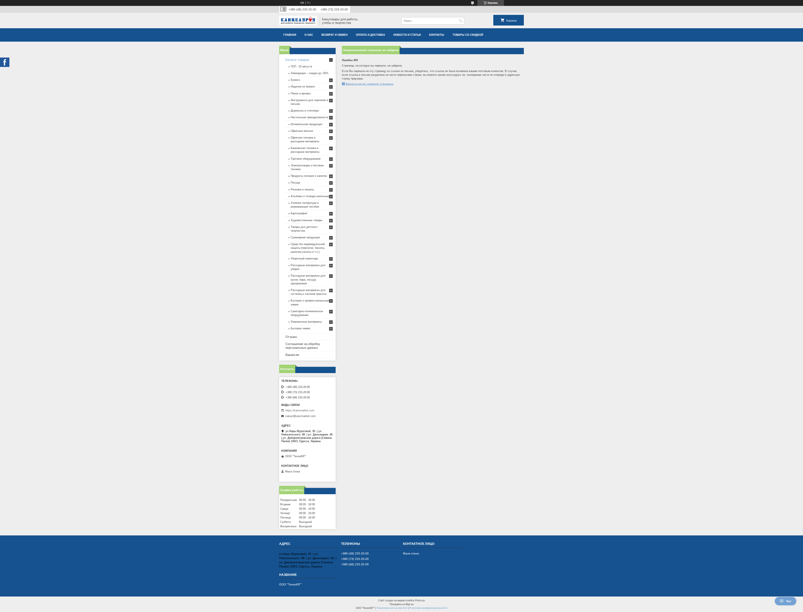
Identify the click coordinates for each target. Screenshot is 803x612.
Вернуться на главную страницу (370, 84)
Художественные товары (306, 220)
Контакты (436, 34)
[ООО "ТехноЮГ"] (298, 21)
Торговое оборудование (306, 158)
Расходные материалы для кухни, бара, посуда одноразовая (308, 279)
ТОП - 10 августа (301, 66)
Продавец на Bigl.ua (402, 604)
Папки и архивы (301, 93)
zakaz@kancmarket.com (300, 416)
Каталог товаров (297, 60)
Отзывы (291, 337)
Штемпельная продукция (306, 124)
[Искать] (460, 20)
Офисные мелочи (302, 130)
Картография (299, 213)
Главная (289, 34)
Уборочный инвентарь (304, 258)
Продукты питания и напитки (309, 175)
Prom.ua (420, 600)
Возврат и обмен (334, 34)
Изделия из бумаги (303, 86)
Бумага (295, 79)
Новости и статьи (407, 34)
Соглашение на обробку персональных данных (302, 345)
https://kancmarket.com (299, 410)
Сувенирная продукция (305, 237)
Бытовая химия (300, 328)
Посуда (295, 182)
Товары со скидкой (468, 34)
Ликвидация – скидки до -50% (310, 73)
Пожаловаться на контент (391, 608)
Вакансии (292, 355)
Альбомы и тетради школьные (310, 196)
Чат (788, 601)
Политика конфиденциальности (428, 608)
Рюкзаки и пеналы (302, 189)
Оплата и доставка (370, 34)
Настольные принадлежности (309, 117)
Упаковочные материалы (306, 321)
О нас (308, 34)
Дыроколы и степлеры (305, 110)
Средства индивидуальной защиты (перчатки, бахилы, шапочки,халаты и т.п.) (308, 247)
